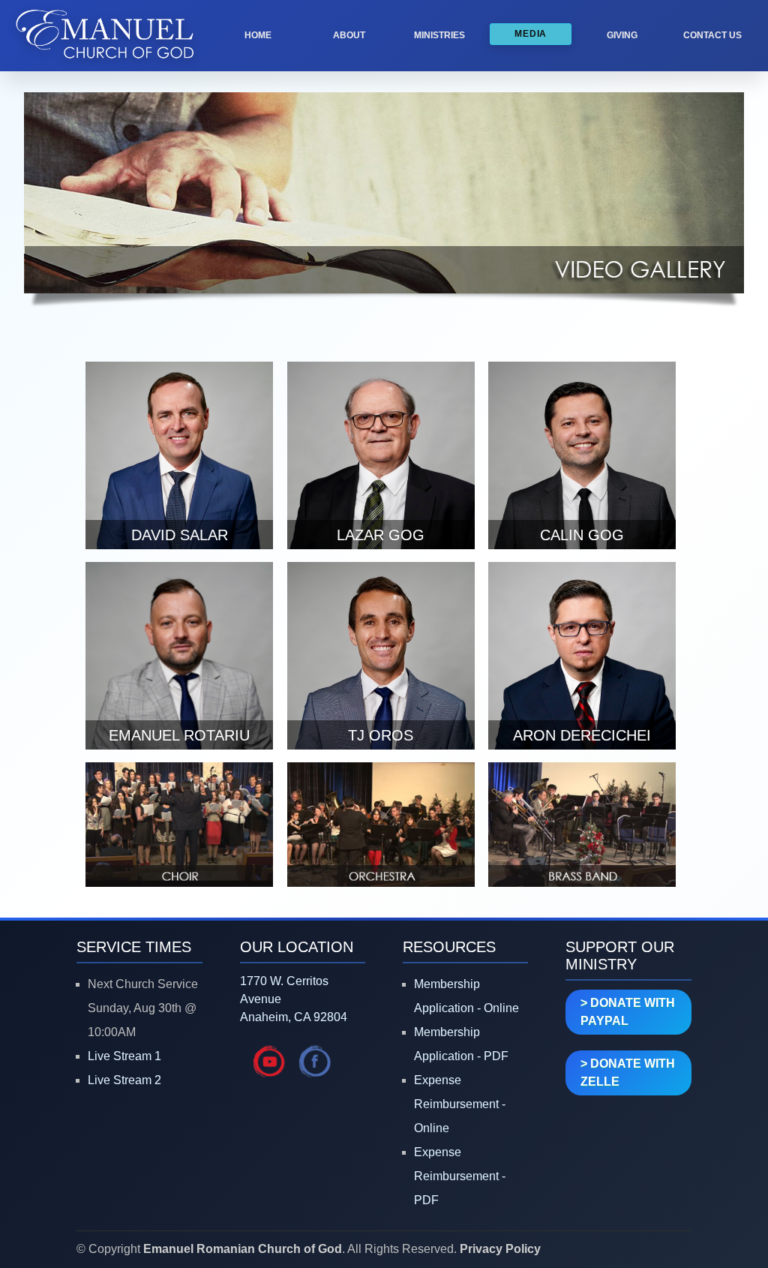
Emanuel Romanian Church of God (242, 1248)
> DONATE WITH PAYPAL (627, 1011)
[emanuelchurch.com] (105, 65)
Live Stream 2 (124, 1080)
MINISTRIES (439, 35)
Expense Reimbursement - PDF (460, 1176)
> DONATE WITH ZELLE (627, 1072)
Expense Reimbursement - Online (460, 1104)
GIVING (622, 35)
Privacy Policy (500, 1248)
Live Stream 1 (124, 1056)
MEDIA (530, 34)
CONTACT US (712, 35)
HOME (258, 35)
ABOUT (349, 35)
